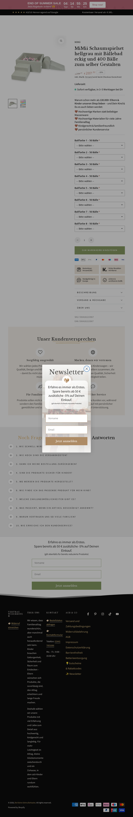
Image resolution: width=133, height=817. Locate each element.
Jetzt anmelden (66, 441)
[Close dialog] (87, 369)
